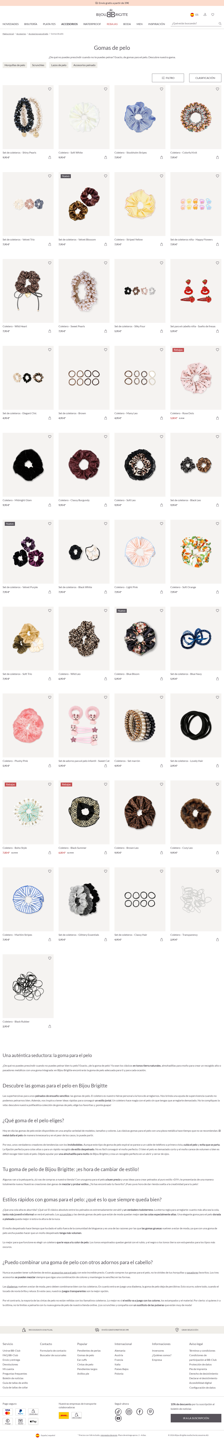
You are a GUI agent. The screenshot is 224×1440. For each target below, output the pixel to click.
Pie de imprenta (198, 1368)
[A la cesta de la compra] (50, 157)
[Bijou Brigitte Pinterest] (150, 1411)
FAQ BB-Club (10, 1355)
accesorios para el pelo (64, 1272)
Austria (119, 1355)
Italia (117, 1364)
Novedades (11, 23)
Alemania (120, 1350)
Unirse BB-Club (11, 1350)
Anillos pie (83, 1373)
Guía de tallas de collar (15, 1387)
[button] (205, 15)
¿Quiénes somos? (161, 1355)
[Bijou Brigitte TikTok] (118, 1411)
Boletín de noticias (13, 1378)
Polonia (119, 1373)
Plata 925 (49, 23)
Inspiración (156, 23)
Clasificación (205, 77)
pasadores (192, 1272)
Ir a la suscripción (196, 1418)
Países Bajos (122, 1368)
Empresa (157, 1359)
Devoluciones (10, 1364)
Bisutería (30, 23)
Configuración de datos (202, 1387)
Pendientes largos (87, 1368)
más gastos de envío (109, 1435)
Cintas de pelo (85, 1364)
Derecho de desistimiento (203, 1373)
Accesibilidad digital (200, 1382)
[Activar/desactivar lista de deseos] (50, 89)
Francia (119, 1359)
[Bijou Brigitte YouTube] (118, 1418)
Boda (127, 23)
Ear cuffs (82, 1359)
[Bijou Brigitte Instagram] (129, 1411)
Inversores (158, 1350)
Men (140, 23)
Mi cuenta (8, 1368)
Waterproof (92, 23)
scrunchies (66, 1214)
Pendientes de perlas (89, 1350)
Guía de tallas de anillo (15, 1382)
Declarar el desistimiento (203, 1378)
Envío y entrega (11, 1359)
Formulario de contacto (53, 1350)
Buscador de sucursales (53, 1355)
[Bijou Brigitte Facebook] (139, 1411)
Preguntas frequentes (15, 1373)
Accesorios (69, 23)
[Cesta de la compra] (220, 15)
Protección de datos (200, 1364)
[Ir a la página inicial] (112, 12)
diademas (12, 1286)
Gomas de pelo (85, 1355)
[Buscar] (220, 23)
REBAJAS (112, 23)
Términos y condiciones (202, 1350)
